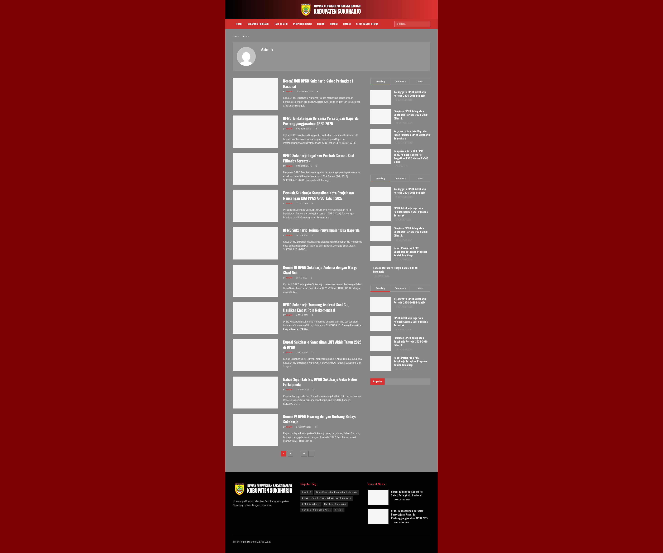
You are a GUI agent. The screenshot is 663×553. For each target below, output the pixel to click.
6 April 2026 (302, 315)
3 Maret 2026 (302, 390)
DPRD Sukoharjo (311, 504)
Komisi (334, 24)
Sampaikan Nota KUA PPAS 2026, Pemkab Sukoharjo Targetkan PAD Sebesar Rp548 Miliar (411, 156)
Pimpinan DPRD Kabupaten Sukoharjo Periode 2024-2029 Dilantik (410, 114)
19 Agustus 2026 (304, 91)
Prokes (339, 510)
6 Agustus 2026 (303, 129)
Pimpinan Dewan (302, 24)
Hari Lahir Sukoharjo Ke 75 (316, 510)
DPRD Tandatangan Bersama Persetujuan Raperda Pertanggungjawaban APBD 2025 (321, 120)
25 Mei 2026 (301, 278)
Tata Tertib (281, 24)
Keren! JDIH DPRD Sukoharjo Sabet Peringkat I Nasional (318, 83)
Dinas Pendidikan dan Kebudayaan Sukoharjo (326, 498)
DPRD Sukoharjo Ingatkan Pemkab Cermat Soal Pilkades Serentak (318, 158)
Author (245, 36)
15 (304, 453)
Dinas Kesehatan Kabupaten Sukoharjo (336, 492)
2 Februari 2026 (303, 427)
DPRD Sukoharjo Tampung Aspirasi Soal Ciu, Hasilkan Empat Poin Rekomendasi (316, 307)
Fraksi (347, 24)
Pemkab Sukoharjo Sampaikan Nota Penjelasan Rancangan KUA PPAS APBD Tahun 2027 (318, 195)
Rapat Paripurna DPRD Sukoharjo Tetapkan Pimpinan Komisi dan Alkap (410, 251)
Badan (320, 24)
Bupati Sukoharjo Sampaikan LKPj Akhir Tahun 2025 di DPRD (322, 344)
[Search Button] (427, 24)
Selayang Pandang (258, 24)
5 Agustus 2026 (303, 166)
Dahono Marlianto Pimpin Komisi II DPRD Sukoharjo (395, 269)
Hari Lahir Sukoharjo (335, 504)
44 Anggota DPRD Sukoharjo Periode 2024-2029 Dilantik (410, 93)
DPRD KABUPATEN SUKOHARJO (256, 542)
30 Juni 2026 (302, 235)
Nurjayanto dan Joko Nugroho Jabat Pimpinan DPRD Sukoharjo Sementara (412, 134)
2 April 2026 (302, 352)
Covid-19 (306, 492)
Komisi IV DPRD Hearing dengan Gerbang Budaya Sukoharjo (320, 418)
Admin (289, 91)
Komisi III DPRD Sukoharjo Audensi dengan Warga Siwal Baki (320, 270)
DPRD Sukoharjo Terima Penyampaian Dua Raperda (321, 230)
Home (239, 24)
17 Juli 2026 (302, 203)
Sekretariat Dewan (367, 24)
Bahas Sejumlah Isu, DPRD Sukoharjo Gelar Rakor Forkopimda (320, 381)
